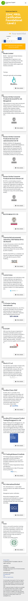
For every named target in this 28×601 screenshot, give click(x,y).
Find (20, 38)
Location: (8, 36)
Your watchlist (19, 34)
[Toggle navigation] (25, 3)
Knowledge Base (6, 574)
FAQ (4, 575)
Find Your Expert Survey (8, 577)
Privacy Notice (6, 560)
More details (20, 88)
